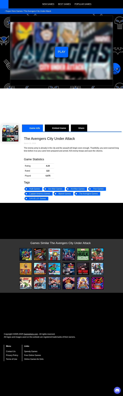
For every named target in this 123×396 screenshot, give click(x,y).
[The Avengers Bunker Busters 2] (25, 254)
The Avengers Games (88, 194)
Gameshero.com (31, 334)
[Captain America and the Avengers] (40, 254)
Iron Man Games (55, 189)
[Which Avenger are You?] (97, 254)
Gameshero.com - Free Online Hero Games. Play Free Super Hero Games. (23, 4)
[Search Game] (119, 4)
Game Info (34, 128)
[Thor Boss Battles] (54, 283)
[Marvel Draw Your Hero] (54, 269)
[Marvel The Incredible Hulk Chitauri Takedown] (83, 254)
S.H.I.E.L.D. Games (37, 198)
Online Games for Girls (33, 359)
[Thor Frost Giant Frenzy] (40, 283)
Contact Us (10, 351)
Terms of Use (11, 359)
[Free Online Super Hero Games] (3, 11)
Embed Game (59, 128)
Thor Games (98, 189)
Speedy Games (30, 351)
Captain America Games (39, 194)
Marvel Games (64, 194)
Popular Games (83, 4)
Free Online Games (32, 355)
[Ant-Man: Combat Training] (83, 269)
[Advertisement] (61, 106)
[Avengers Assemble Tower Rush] (97, 269)
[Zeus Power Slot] (83, 283)
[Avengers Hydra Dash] (25, 283)
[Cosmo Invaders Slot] (97, 283)
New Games (48, 4)
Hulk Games (34, 189)
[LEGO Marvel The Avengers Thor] (54, 254)
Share (81, 128)
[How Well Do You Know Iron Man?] (40, 269)
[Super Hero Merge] (25, 269)
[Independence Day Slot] (68, 283)
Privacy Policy (12, 355)
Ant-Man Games (78, 189)
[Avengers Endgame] (68, 254)
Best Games (64, 4)
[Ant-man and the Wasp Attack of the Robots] (68, 269)
